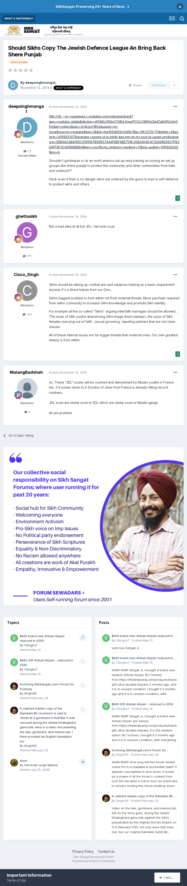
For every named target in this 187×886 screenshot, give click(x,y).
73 (28, 151)
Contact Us (106, 851)
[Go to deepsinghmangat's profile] (13, 85)
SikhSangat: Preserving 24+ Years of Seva (90, 6)
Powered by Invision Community (93, 861)
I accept (169, 877)
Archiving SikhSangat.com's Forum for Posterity (139, 750)
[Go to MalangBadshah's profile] (27, 388)
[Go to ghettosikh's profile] (27, 232)
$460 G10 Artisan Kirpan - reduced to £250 (142, 704)
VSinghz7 (31, 645)
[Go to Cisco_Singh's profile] (27, 290)
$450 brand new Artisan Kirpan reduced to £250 (142, 636)
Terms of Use (16, 880)
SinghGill (30, 693)
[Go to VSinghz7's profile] (14, 638)
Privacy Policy (83, 851)
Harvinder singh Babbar (41, 765)
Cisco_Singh (26, 274)
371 (28, 256)
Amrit (23, 760)
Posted (68, 106)
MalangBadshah (26, 372)
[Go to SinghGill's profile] (14, 686)
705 (29, 314)
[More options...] (175, 106)
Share (136, 85)
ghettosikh (26, 216)
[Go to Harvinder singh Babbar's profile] (14, 763)
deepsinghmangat (40, 82)
